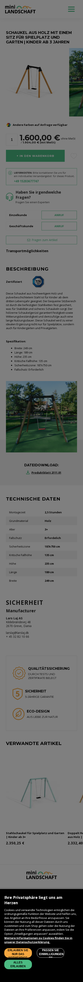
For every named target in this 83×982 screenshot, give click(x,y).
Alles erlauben (18, 964)
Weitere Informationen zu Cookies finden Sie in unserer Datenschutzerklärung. (38, 940)
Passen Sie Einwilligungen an (51, 953)
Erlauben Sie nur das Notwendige (18, 953)
